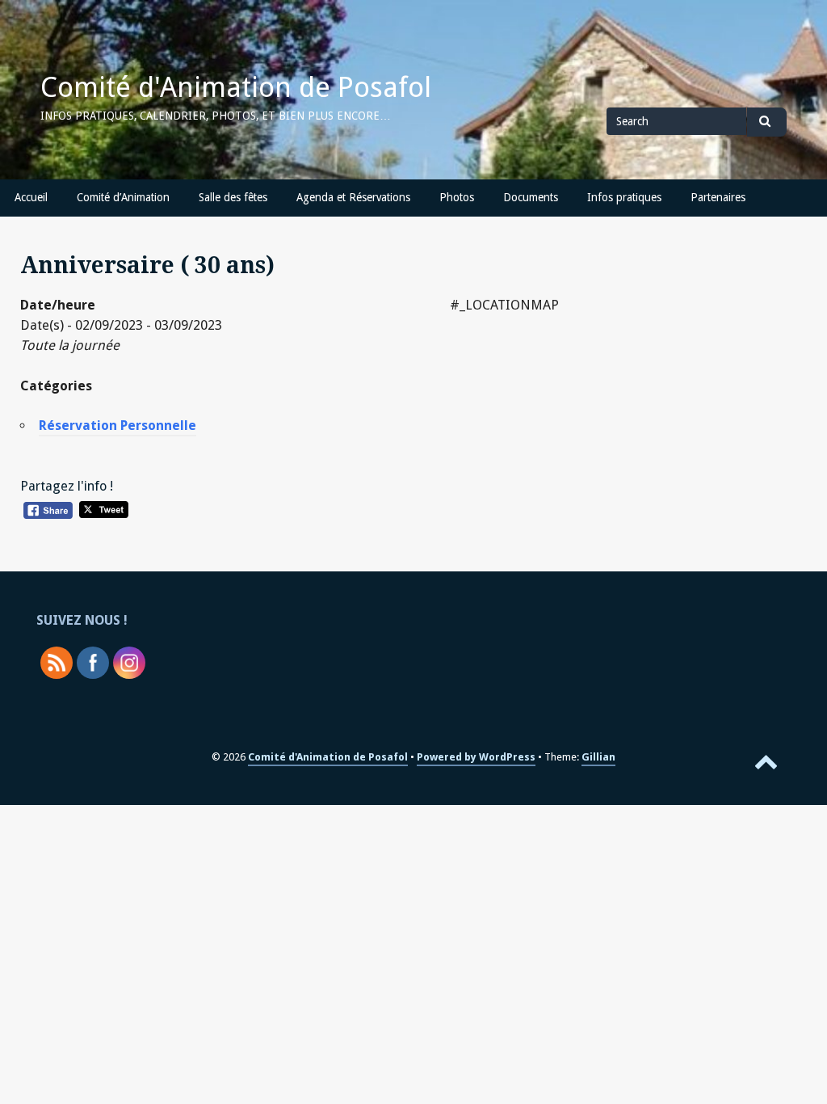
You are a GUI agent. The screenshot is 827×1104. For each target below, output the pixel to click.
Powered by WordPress (476, 757)
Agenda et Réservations (353, 197)
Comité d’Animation (123, 197)
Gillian (598, 757)
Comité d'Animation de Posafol (235, 87)
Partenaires (718, 197)
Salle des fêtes (233, 197)
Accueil (31, 197)
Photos (456, 197)
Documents (530, 197)
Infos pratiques (624, 197)
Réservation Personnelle (117, 425)
